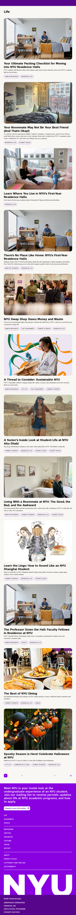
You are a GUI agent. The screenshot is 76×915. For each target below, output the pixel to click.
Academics (9, 819)
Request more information (15, 808)
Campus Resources (11, 76)
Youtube (7, 841)
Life (5, 815)
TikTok (6, 845)
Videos (37, 703)
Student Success (12, 912)
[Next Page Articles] (70, 775)
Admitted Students (11, 268)
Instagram (8, 829)
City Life (24, 389)
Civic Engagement (27, 328)
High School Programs (14, 909)
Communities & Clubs (21, 765)
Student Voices (24, 142)
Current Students (44, 328)
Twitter (7, 833)
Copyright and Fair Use (14, 863)
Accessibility (10, 867)
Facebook (8, 837)
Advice (7, 823)
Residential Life (27, 76)
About (7, 855)
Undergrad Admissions (14, 903)
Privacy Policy (10, 859)
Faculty (24, 642)
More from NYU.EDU (12, 899)
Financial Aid (10, 906)
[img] (38, 39)
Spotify (7, 848)
